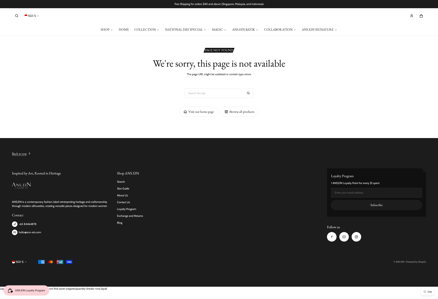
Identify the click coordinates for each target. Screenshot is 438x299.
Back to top (19, 154)
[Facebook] (332, 237)
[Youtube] (344, 237)
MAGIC (217, 29)
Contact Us (123, 202)
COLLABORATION (278, 29)
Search (121, 181)
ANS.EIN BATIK (243, 29)
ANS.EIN (400, 261)
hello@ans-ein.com (30, 232)
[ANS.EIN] (219, 16)
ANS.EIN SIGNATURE (318, 29)
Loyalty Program (126, 209)
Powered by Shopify (416, 261)
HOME (124, 29)
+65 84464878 (27, 224)
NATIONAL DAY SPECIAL (184, 29)
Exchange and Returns (130, 216)
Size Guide (123, 188)
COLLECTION (145, 29)
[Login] (411, 16)
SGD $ (32, 15)
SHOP (105, 29)
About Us (122, 195)
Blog (119, 222)
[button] (17, 16)
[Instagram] (356, 237)
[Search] (248, 93)
